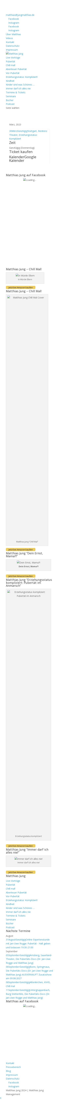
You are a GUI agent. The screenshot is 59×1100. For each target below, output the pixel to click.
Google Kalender (22, 158)
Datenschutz (12, 45)
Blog (8, 1070)
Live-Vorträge (13, 57)
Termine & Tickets (15, 92)
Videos (9, 38)
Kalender (16, 156)
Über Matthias (13, 34)
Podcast (10, 103)
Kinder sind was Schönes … (20, 84)
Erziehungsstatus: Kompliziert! (22, 76)
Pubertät (10, 61)
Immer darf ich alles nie (18, 88)
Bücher (9, 100)
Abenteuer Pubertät (16, 69)
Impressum (12, 49)
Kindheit (10, 80)
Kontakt (10, 42)
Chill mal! (10, 65)
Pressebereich (13, 1067)
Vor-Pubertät (13, 73)
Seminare (11, 96)
